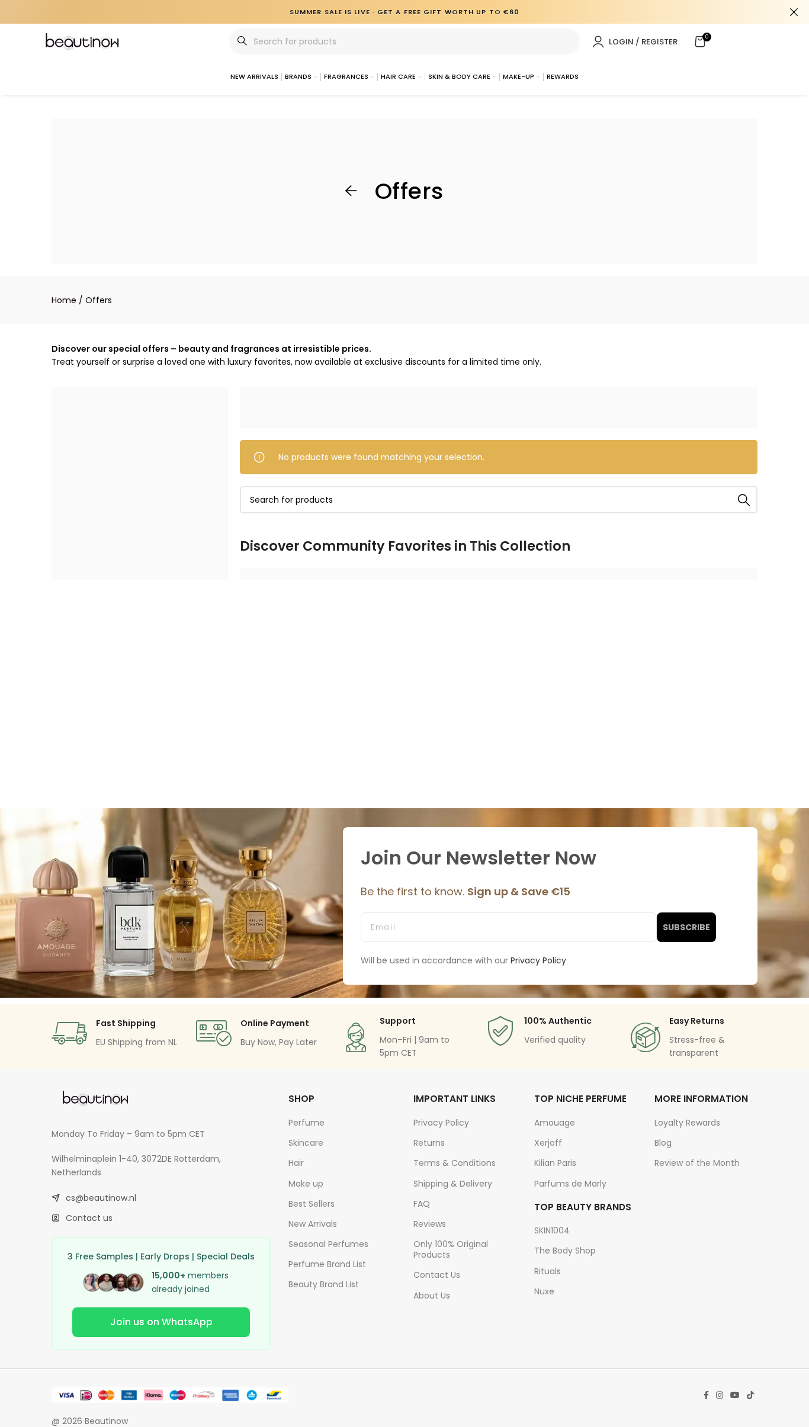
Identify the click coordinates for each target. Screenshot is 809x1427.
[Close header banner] (794, 12)
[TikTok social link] (750, 1395)
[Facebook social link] (706, 1395)
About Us (431, 1295)
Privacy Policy (441, 1123)
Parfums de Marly (570, 1184)
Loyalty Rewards (687, 1123)
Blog (663, 1143)
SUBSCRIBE (686, 927)
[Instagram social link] (719, 1395)
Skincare (305, 1143)
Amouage (554, 1123)
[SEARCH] (743, 499)
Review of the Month (697, 1163)
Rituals (547, 1271)
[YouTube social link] (735, 1395)
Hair (296, 1163)
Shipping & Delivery (452, 1184)
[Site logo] (83, 41)
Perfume (306, 1123)
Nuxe (544, 1291)
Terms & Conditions (454, 1163)
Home (64, 300)
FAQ (421, 1204)
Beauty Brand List (323, 1284)
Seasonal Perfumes (328, 1244)
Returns (429, 1143)
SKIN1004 (552, 1230)
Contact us (89, 1218)
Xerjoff (548, 1143)
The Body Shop (565, 1250)
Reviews (429, 1224)
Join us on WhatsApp (161, 1322)
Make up (305, 1184)
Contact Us (436, 1275)
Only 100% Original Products (450, 1249)
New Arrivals (312, 1224)
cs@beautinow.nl (101, 1198)
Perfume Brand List (327, 1264)
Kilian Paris (555, 1163)
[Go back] (351, 191)
